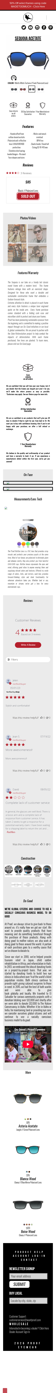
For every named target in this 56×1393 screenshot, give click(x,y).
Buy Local (15, 1293)
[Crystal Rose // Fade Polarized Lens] (40, 89)
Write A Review (28, 644)
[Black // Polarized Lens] (14, 89)
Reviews (28, 165)
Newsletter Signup (22, 1269)
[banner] (28, 18)
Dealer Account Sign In (19, 1332)
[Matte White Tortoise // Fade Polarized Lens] (31, 89)
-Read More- (11, 832)
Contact (29, 1260)
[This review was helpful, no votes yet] (41, 717)
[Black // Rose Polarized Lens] (22, 89)
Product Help (29, 1252)
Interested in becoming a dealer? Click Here (29, 1328)
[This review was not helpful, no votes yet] (47, 717)
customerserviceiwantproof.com (25, 1320)
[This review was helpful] (41, 844)
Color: (28, 83)
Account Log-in (29, 1256)
